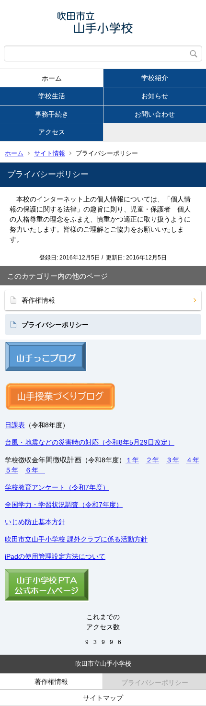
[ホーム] (103, 22)
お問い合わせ (155, 114)
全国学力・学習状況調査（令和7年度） (64, 504)
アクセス (51, 132)
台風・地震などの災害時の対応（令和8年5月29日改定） (89, 442)
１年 (132, 460)
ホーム (52, 78)
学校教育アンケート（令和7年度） (57, 487)
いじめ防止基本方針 (35, 522)
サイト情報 (49, 153)
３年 (172, 460)
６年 (35, 470)
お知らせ (154, 96)
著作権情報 (38, 300)
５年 (11, 470)
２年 (152, 460)
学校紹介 (154, 78)
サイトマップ (103, 698)
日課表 (15, 425)
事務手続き (52, 114)
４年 (192, 460)
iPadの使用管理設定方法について (55, 556)
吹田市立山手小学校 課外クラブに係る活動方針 (76, 539)
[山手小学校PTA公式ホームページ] (47, 599)
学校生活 (51, 96)
